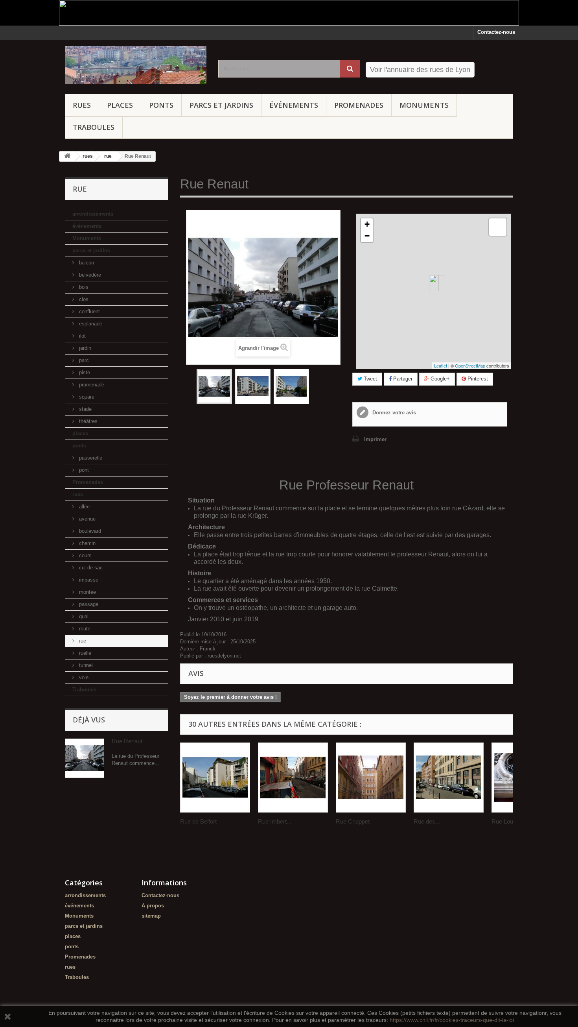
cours (84, 555)
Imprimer (375, 439)
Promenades (358, 105)
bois (82, 287)
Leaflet (440, 365)
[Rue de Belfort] (215, 778)
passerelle (89, 458)
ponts (161, 105)
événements (293, 105)
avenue (86, 519)
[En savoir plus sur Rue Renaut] (84, 758)
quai (82, 616)
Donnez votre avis (393, 413)
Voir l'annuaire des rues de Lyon (420, 70)
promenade (90, 385)
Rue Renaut (127, 741)
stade (84, 409)
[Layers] (497, 227)
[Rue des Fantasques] (449, 778)
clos (82, 299)
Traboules (93, 127)
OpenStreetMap (470, 365)
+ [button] (367, 224)
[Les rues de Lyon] (135, 65)
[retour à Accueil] (67, 156)
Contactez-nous (496, 32)
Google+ (439, 379)
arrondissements (92, 214)
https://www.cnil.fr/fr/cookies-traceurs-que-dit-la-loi (452, 1020)
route (83, 629)
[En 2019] (253, 386)
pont (83, 470)
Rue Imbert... (274, 821)
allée (83, 507)
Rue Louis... (506, 821)
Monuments (424, 105)
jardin (84, 348)
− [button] (367, 236)
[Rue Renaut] (214, 386)
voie (82, 677)
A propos (153, 906)
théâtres (87, 421)
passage (87, 604)
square (85, 397)
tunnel (85, 665)
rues (82, 105)
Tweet (369, 379)
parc (83, 360)
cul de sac (90, 568)
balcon (85, 263)
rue (81, 641)
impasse (87, 580)
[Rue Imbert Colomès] (293, 778)
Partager (402, 379)
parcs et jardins (221, 105)
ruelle (84, 653)
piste (83, 372)
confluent (88, 311)
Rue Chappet (353, 821)
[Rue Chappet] (371, 778)
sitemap (151, 916)
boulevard (89, 531)
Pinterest (477, 379)
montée (86, 592)
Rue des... (427, 821)
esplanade (89, 324)
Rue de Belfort (198, 821)
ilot (81, 336)
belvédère (89, 275)
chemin (86, 543)
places (120, 105)
